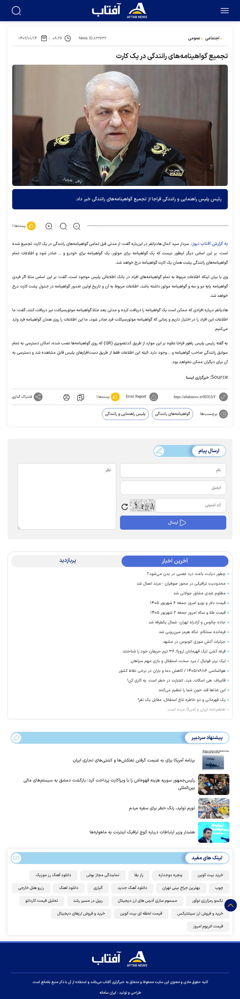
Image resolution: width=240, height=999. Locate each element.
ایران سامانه (107, 993)
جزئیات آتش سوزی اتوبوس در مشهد (194, 642)
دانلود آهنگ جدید (132, 888)
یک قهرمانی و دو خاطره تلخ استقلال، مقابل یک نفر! (182, 700)
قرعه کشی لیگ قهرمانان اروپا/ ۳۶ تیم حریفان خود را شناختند (174, 651)
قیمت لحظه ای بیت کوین (141, 914)
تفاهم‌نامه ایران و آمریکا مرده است (197, 710)
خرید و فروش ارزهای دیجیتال (81, 914)
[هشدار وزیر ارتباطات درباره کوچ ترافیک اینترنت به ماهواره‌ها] (212, 831)
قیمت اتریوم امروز (208, 926)
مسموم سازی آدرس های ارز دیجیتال (147, 901)
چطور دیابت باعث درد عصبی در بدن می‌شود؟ (186, 574)
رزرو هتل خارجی (31, 888)
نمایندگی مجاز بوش (102, 875)
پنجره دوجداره (170, 875)
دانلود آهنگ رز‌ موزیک (53, 875)
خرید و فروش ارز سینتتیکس (200, 914)
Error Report (136, 397)
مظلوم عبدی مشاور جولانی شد (199, 593)
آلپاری (97, 888)
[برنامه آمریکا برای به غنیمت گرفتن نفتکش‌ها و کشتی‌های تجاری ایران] (212, 760)
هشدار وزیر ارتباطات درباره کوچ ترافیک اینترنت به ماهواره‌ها (142, 832)
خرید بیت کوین (210, 875)
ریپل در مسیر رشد (88, 901)
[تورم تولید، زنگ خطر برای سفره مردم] (212, 807)
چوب (219, 888)
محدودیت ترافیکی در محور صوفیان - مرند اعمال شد (181, 584)
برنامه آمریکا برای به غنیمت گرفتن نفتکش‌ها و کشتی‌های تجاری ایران (134, 760)
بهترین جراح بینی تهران (181, 888)
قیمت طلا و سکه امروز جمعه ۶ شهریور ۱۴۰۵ (188, 613)
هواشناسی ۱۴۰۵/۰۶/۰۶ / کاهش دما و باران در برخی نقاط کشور (172, 671)
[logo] (121, 10)
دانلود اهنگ (68, 888)
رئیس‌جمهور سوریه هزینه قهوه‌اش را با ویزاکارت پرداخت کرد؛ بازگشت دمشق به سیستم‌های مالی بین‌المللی (109, 784)
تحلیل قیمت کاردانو (41, 901)
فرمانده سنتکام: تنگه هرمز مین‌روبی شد (192, 632)
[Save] (80, 397)
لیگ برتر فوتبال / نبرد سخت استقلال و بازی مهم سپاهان (178, 661)
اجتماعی (212, 38)
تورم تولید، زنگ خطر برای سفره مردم (162, 808)
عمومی (194, 38)
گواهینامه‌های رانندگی (172, 414)
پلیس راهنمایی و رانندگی (125, 414)
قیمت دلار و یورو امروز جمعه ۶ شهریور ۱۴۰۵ (188, 603)
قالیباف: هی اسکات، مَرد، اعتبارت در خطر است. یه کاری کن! (176, 680)
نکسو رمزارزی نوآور (207, 901)
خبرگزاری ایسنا (197, 378)
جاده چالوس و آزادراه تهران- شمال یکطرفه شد (187, 622)
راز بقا (138, 875)
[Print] (66, 397)
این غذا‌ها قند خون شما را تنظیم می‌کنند (192, 690)
